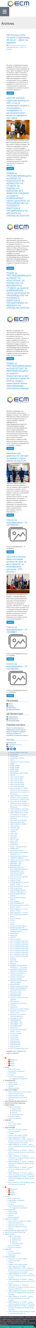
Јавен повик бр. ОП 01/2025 (18, 811)
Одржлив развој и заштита (16, 1095)
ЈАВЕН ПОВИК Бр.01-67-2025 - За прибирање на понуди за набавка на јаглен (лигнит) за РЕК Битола (19, 815)
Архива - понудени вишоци (18, 847)
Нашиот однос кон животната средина (19, 1092)
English (12, 1063)
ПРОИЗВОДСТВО (15, 1020)
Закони (10, 704)
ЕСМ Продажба (15, 901)
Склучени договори (16, 1033)
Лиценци (11, 706)
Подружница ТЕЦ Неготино (18, 1003)
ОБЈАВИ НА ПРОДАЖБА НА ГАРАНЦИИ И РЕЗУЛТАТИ (18, 989)
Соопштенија (14, 1035)
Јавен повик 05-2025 (16, 781)
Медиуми (13, 963)
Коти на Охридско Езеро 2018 (19, 943)
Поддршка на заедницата (19, 1078)
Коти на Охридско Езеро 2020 (19, 946)
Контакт (10, 739)
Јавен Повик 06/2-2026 (17, 786)
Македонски (14, 1060)
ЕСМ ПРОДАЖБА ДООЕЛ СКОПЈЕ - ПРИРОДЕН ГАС (18, 891)
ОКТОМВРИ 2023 (15, 995)
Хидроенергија (12, 1082)
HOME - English (14, 767)
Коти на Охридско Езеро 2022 (19, 950)
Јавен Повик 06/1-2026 (17, 784)
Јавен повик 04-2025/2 (17, 777)
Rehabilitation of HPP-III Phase (19, 773)
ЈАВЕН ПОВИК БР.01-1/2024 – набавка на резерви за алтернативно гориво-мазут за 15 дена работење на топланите (21, 1141)
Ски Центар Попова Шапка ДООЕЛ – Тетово (18, 1030)
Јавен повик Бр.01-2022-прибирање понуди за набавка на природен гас (21, 1183)
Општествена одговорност (16, 1077)
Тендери (10, 1133)
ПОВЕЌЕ (10, 93)
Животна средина (15, 918)
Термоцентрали (13, 719)
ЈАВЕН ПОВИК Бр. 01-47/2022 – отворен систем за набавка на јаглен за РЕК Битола (21, 1174)
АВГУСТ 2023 (14, 839)
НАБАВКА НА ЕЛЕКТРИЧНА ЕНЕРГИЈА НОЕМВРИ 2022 (18, 970)
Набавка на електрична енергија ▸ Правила (17, 978)
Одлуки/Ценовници (14, 709)
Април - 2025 (14, 841)
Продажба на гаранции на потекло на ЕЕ (18, 1011)
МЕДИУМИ (8, 1120)
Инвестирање (14, 933)
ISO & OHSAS (14, 771)
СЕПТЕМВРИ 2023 (16, 1026)
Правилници (12, 707)
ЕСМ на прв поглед (16, 888)
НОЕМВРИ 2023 (15, 984)
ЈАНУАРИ (13, 831)
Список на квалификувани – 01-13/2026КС (17, 629)
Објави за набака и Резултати (19, 986)
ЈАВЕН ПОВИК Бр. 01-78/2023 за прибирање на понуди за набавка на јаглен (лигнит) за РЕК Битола (21, 1158)
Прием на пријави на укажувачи (16, 731)
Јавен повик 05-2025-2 (17, 782)
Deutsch (12, 1065)
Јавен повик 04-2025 (16, 779)
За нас (12, 922)
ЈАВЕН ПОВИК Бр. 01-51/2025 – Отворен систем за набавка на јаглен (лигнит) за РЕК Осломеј (20, 797)
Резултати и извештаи (15, 1118)
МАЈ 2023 (13, 960)
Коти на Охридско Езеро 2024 (19, 954)
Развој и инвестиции (14, 1107)
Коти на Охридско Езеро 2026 (19, 1048)
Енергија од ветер (15, 879)
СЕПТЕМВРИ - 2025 (16, 1024)
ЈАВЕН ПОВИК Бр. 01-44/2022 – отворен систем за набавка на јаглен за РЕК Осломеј (20, 1169)
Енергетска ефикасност (15, 1094)
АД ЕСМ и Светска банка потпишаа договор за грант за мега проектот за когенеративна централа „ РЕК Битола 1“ (16, 564)
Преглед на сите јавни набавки (19, 1009)
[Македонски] (5, 1058)
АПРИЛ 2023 (14, 843)
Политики (13, 1005)
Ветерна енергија (13, 1088)
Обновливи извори (14, 720)
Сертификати (14, 1028)
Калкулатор (13, 935)
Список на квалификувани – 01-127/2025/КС (17, 522)
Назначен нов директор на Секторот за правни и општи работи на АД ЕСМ (17, 456)
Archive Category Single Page (19, 752)
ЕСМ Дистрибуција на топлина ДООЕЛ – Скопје (19, 883)
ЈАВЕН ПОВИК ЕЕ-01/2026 (18, 824)
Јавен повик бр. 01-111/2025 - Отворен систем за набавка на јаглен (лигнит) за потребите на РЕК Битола (19, 791)
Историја (11, 1075)
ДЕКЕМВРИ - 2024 (15, 862)
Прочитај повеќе (28, 1327)
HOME (12, 764)
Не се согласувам (16, 1327)
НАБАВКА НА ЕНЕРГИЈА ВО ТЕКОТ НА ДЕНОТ (18, 981)
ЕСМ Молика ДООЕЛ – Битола (19, 886)
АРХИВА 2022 (14, 848)
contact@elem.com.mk (15, 745)
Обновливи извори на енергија (17, 1097)
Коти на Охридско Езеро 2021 (19, 948)
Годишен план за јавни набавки (19, 860)
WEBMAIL (11, 746)
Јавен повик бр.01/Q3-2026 (18, 820)
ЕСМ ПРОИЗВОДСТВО (17, 903)
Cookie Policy (14, 754)
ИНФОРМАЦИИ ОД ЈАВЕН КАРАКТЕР (16, 1101)
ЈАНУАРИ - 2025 (15, 828)
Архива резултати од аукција (19, 856)
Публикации (12, 1126)
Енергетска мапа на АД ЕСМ (19, 877)
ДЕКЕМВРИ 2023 (15, 865)
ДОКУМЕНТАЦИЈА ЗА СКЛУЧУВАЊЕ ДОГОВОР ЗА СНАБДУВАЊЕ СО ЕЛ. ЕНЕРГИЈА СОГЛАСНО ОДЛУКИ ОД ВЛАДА (18, 871)
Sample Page (14, 756)
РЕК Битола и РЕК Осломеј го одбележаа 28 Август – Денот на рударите (17, 38)
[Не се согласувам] (34, 1327)
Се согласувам (5, 1327)
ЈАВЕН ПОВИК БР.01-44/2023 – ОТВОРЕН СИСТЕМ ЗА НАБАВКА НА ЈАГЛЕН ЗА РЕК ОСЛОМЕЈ (21, 1163)
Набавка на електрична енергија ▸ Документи (17, 974)
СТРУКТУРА (12, 1073)
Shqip (12, 1061)
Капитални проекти (14, 1116)
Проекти (10, 1099)
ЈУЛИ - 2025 (14, 833)
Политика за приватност (13, 733)
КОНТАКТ (13, 937)
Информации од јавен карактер (16, 730)
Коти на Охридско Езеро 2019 (19, 945)
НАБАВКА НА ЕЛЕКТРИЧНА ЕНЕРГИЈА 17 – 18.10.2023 (18, 966)
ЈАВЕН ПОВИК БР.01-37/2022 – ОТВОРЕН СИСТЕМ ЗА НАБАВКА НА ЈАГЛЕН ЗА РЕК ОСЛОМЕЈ (21, 1178)
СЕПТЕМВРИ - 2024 (16, 1022)
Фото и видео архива (14, 1124)
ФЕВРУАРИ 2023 (15, 1043)
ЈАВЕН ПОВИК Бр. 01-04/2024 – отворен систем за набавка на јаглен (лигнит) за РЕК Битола (21, 1152)
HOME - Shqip (14, 769)
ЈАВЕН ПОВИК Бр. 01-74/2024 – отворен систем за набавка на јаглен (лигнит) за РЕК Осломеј (21, 1146)
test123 (12, 760)
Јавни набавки (14, 826)
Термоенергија (14, 1039)
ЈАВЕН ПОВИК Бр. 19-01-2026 (19, 809)
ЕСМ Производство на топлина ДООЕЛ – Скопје (19, 906)
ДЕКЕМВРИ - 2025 (15, 863)
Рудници (10, 1086)
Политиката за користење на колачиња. (20, 1325)
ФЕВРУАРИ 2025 (15, 1045)
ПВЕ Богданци (14, 1001)
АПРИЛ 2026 (14, 845)
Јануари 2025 (14, 830)
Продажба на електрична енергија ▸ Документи (17, 1015)
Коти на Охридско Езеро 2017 (19, 941)
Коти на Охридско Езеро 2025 (19, 956)
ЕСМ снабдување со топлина (19, 913)
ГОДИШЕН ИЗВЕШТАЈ (17, 858)
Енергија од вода (15, 880)
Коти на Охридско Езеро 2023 (19, 952)
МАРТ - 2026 (14, 962)
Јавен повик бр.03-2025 (17, 822)
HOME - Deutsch (15, 765)
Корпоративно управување (16, 1071)
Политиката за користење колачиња (17, 735)
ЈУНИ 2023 (13, 837)
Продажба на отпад (16, 1018)
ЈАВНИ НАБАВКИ (10, 1127)
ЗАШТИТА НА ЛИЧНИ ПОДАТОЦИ (15, 1103)
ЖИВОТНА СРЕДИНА (11, 1090)
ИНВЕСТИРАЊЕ (9, 1105)
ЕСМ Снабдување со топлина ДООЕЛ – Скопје (19, 910)
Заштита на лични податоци (14, 728)
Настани (10, 1122)
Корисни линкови (15, 939)
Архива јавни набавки (16, 850)
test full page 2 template (17, 758)
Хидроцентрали (13, 717)
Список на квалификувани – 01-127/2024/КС (17, 666)
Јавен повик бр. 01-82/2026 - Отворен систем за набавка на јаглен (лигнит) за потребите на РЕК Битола (19, 804)
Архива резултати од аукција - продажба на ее (19, 853)
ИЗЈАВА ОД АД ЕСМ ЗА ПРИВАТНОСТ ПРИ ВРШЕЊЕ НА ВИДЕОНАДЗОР (19, 929)
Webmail (12, 775)
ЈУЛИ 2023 (13, 835)
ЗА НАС (12, 920)
